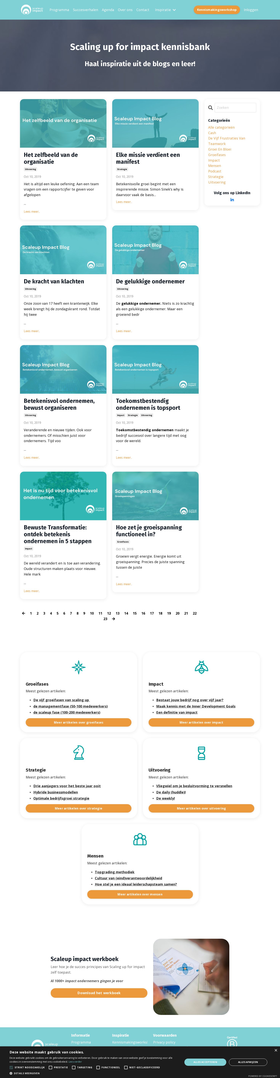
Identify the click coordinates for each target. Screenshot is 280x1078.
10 (92, 613)
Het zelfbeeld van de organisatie (51, 158)
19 (169, 613)
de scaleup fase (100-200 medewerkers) (66, 712)
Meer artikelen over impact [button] (201, 722)
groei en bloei (219, 149)
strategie (122, 169)
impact (120, 415)
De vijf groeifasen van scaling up (61, 700)
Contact (142, 9)
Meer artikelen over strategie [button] (78, 808)
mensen (214, 165)
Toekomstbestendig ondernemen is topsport (148, 404)
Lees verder (75, 1061)
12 (109, 613)
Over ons (125, 9)
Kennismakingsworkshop (128, 1042)
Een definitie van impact (177, 712)
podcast (214, 171)
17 (152, 613)
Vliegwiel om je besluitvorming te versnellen (194, 786)
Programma (59, 9)
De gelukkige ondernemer (150, 281)
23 (105, 618)
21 (186, 613)
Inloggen (251, 9)
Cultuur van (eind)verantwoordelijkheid (128, 878)
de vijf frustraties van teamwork (226, 141)
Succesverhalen (85, 9)
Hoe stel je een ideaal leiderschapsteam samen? (136, 884)
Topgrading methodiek (114, 872)
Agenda (108, 9)
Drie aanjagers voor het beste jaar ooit (67, 786)
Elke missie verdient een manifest (148, 158)
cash (212, 133)
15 (135, 613)
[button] (94, 1073)
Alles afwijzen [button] (248, 1062)
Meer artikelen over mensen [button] (140, 894)
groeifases (123, 541)
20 (177, 613)
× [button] (275, 1050)
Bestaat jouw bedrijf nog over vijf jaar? (189, 700)
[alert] (140, 1062)
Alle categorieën (221, 127)
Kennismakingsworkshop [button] (217, 10)
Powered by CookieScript (262, 1076)
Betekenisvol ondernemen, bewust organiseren (59, 404)
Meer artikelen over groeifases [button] (78, 722)
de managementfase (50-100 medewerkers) (70, 706)
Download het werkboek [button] (99, 993)
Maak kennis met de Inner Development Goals (195, 706)
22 (195, 613)
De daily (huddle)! (171, 792)
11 (100, 613)
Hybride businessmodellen (55, 792)
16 (143, 613)
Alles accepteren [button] (205, 1062)
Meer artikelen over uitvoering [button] (201, 808)
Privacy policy (164, 1042)
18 (160, 613)
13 (117, 613)
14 (126, 613)
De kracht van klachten (54, 281)
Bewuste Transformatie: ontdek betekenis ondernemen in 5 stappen (58, 534)
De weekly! (165, 798)
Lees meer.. (32, 211)
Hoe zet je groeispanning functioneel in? (149, 531)
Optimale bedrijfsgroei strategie (61, 798)
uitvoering (30, 169)
